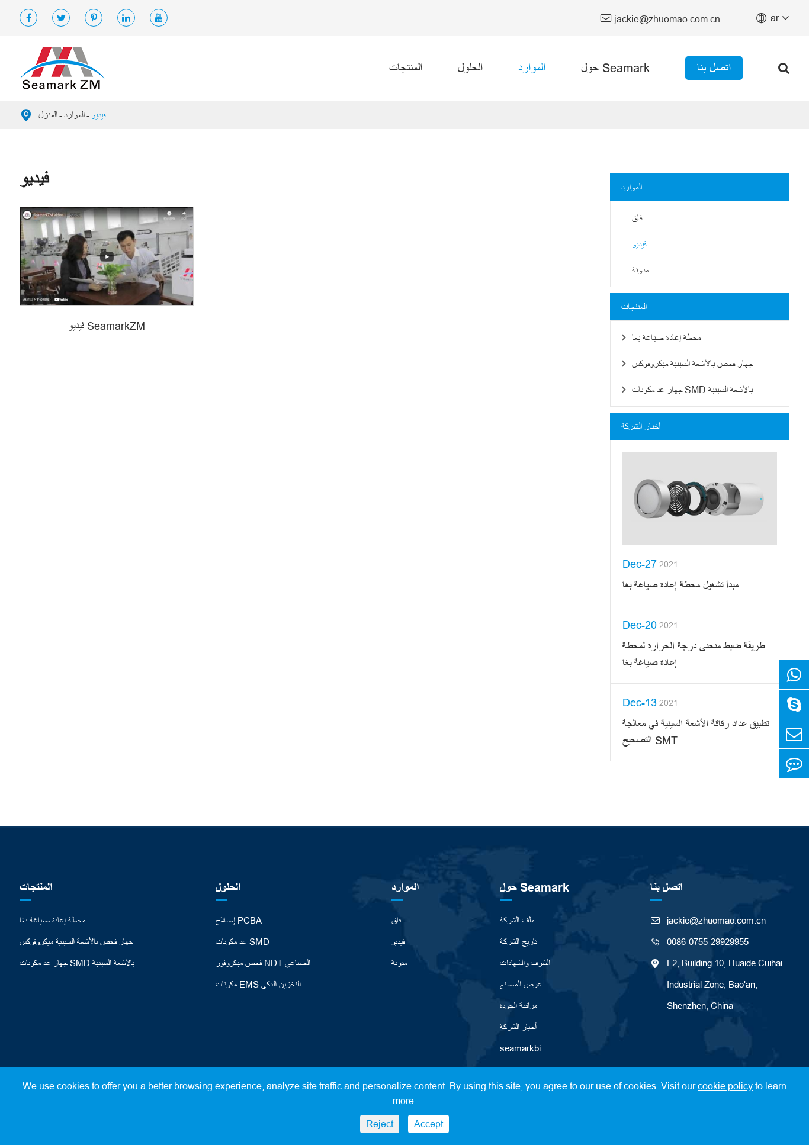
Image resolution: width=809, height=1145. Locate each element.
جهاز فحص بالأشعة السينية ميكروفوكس (692, 363)
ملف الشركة (517, 920)
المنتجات (405, 68)
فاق (637, 218)
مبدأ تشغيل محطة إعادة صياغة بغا (680, 585)
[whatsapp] (794, 674)
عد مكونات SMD (242, 942)
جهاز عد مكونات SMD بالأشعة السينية (692, 389)
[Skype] (794, 704)
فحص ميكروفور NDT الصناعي (263, 963)
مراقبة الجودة (518, 1006)
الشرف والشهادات (525, 963)
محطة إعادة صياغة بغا (666, 337)
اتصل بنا (714, 68)
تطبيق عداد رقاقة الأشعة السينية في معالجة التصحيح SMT (695, 732)
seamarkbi (520, 1048)
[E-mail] (794, 733)
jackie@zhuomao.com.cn (660, 18)
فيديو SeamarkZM (106, 326)
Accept (428, 1123)
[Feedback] (794, 763)
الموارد (531, 68)
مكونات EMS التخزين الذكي (258, 984)
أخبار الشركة (640, 426)
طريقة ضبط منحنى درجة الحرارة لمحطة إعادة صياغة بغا (693, 654)
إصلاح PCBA (239, 920)
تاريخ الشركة (518, 942)
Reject (379, 1123)
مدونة (640, 270)
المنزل (47, 115)
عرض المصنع (521, 984)
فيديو (98, 115)
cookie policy (725, 1085)
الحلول (470, 68)
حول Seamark (615, 68)
